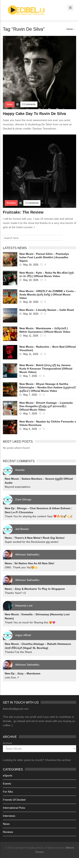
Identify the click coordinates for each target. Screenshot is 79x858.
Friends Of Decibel (14, 799)
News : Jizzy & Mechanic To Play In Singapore (35, 588)
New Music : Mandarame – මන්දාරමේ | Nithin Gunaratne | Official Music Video (44, 330)
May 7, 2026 (30, 376)
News (6, 823)
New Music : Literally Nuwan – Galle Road (46, 309)
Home (70, 29)
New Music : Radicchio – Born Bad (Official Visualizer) (47, 348)
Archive (7, 743)
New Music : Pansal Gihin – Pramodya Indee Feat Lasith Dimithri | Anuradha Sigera (44, 257)
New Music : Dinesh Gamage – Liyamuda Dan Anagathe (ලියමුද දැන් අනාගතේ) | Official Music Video (46, 406)
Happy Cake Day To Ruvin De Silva (34, 113)
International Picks (14, 807)
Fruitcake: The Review (23, 212)
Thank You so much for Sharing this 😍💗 (30, 622)
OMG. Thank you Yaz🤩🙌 (21, 567)
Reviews (8, 831)
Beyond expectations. (18, 486)
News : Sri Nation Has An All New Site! (29, 563)
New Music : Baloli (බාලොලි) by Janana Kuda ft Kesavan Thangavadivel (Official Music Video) (45, 369)
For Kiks (8, 791)
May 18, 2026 (30, 264)
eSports (7, 775)
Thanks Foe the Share (18, 651)
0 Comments (28, 104)
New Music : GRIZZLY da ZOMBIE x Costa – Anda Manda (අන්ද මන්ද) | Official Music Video (47, 294)
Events (7, 783)
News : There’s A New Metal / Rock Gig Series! (35, 537)
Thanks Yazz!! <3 (15, 592)
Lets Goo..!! (12, 677)
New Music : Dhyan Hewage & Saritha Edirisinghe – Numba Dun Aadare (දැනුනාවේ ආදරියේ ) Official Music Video (47, 387)
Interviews (9, 815)
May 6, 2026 (30, 428)
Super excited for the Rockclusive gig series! (31, 541)
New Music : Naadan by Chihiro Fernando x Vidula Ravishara (47, 423)
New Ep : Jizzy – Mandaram (22, 673)
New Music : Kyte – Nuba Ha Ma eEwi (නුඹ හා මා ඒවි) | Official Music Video (46, 274)
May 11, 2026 (30, 335)
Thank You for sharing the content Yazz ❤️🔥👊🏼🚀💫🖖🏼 (39, 516)
